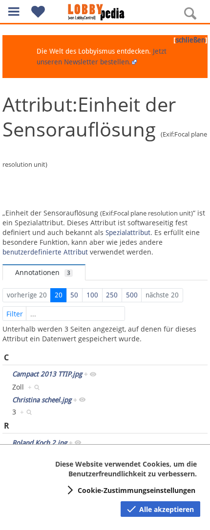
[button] (13, 11)
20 (59, 295)
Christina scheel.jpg (41, 400)
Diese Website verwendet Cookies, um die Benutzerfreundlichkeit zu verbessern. (126, 468)
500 (132, 295)
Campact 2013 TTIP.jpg (47, 374)
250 (112, 295)
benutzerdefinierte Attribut (45, 252)
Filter (14, 313)
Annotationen (42, 272)
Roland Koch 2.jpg (39, 443)
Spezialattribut (127, 232)
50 (74, 295)
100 (92, 295)
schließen (190, 40)
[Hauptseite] (105, 12)
